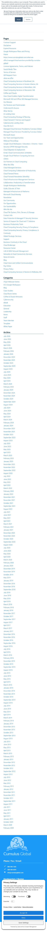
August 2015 (7, 670)
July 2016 (6, 649)
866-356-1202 (11, 867)
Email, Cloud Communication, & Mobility (17, 153)
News (5, 315)
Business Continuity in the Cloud (14, 242)
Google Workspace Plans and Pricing (16, 51)
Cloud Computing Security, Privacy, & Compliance (20, 227)
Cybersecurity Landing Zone (13, 123)
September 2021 (9, 506)
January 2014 (8, 724)
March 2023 (7, 455)
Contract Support (9, 42)
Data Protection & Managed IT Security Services (20, 218)
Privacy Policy (8, 269)
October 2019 (8, 575)
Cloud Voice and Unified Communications (18, 263)
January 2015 (8, 688)
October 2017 (8, 616)
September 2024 (9, 402)
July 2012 (6, 777)
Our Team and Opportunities (13, 138)
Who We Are (7, 209)
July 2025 (6, 372)
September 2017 (9, 619)
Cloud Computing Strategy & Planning (16, 117)
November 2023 (9, 432)
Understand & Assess (11, 108)
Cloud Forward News (10, 174)
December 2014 (9, 691)
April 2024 (6, 417)
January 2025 (8, 390)
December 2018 (9, 584)
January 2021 (8, 530)
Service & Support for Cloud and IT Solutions (19, 221)
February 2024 (8, 423)
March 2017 (7, 628)
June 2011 (7, 810)
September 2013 (9, 736)
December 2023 (9, 429)
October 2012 (8, 768)
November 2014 (9, 694)
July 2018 (6, 593)
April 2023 (6, 452)
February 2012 (8, 786)
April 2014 (6, 715)
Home (5, 54)
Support (6, 239)
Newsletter (7, 197)
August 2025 (7, 369)
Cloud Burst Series (10, 294)
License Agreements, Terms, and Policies (18, 66)
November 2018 (9, 587)
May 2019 (6, 578)
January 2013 (8, 759)
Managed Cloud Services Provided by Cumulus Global (22, 129)
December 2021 (9, 497)
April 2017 (6, 625)
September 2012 (9, 771)
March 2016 (7, 655)
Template (6, 324)
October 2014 (8, 697)
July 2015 (6, 673)
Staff (5, 318)
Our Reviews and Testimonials (14, 105)
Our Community (9, 200)
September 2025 (9, 366)
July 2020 (6, 548)
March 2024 (7, 420)
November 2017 (9, 613)
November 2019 (9, 572)
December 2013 (9, 727)
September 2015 (9, 667)
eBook (5, 303)
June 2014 (7, 709)
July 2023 (6, 444)
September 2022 (9, 470)
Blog (5, 260)
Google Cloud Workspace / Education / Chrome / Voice (23, 144)
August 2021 (7, 509)
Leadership (7, 312)
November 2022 (9, 467)
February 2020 (8, 563)
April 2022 (6, 485)
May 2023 (6, 449)
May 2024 (6, 414)
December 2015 (9, 661)
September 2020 (9, 542)
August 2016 (7, 646)
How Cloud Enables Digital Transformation (18, 96)
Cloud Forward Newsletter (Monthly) (16, 177)
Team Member (8, 321)
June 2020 (7, 551)
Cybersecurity (8, 300)
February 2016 (8, 658)
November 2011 (9, 795)
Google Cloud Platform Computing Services (18, 156)
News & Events (8, 257)
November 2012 (9, 765)
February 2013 (8, 756)
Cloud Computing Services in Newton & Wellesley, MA (22, 272)
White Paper (7, 327)
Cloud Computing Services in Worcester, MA (19, 90)
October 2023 (8, 435)
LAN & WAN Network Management (15, 251)
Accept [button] (19, 19)
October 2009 (8, 822)
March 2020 (7, 560)
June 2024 (7, 411)
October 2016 (8, 640)
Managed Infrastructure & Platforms (16, 192)
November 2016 (9, 637)
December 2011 (9, 792)
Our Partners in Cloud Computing (15, 162)
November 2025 (9, 360)
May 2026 (6, 342)
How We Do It (8, 126)
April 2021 (6, 521)
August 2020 (7, 545)
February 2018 (8, 607)
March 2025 (7, 384)
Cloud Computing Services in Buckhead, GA (18, 81)
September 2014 (9, 700)
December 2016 (9, 634)
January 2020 (8, 566)
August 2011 (7, 804)
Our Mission (7, 102)
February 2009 (8, 828)
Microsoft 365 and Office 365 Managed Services (20, 99)
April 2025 (6, 381)
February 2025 (8, 387)
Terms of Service (9, 72)
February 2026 (8, 351)
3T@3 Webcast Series (11, 282)
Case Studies (8, 291)
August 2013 (7, 739)
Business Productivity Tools (13, 224)
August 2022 (7, 473)
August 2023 (7, 441)
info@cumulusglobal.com (15, 872)
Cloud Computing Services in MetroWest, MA (19, 87)
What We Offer (8, 165)
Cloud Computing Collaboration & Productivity (19, 171)
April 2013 (6, 751)
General (6, 309)
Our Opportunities (9, 203)
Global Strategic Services (12, 236)
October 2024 (8, 399)
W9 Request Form (9, 75)
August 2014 (7, 703)
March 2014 (7, 718)
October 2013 (8, 733)
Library (5, 159)
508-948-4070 (11, 870)
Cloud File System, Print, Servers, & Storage (18, 212)
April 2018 (6, 601)
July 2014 (6, 706)
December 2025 (9, 357)
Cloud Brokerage (9, 245)
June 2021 (7, 515)
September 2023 (9, 438)
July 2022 (6, 476)
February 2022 (8, 491)
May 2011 (6, 813)
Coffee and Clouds (10, 93)
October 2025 (8, 363)
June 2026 (7, 339)
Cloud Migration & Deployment (14, 150)
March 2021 (7, 524)
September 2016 (9, 643)
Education (7, 306)
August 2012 (7, 774)
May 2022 (6, 482)
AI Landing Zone (9, 114)
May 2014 (6, 712)
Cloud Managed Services (12, 168)
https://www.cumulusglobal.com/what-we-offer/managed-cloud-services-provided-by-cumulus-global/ (21, 60)
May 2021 (6, 518)
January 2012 (8, 789)
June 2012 (7, 780)
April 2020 (6, 557)
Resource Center (9, 248)
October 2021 (8, 503)
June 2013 (7, 745)
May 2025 (6, 378)
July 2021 (6, 512)
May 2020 (6, 554)
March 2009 (7, 825)
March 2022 (7, 488)
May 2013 (6, 748)
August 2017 (7, 622)
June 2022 (7, 479)
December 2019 (9, 569)
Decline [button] (28, 19)
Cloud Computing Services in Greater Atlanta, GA (20, 84)
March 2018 (7, 604)
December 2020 (9, 533)
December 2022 (9, 464)
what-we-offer (8, 78)
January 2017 (8, 631)
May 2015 (6, 679)
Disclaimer (7, 45)
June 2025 (7, 375)
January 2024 (8, 426)
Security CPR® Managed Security (15, 147)
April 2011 (6, 816)
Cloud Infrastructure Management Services (18, 180)
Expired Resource (9, 48)
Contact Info (7, 215)
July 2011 (6, 807)
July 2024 (6, 408)
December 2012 (9, 762)
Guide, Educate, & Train (11, 189)
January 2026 (8, 354)
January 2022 (8, 494)
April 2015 (6, 682)
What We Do (7, 111)
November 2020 (9, 536)
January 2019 (8, 581)
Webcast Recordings (10, 141)
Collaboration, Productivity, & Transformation (19, 183)
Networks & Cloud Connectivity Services (17, 254)
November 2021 (9, 500)
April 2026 (6, 345)
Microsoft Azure (9, 135)
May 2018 (6, 599)
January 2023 (8, 461)
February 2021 (8, 527)
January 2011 (8, 819)
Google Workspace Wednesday (14, 186)
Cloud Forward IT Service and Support (16, 120)
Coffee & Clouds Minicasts (13, 297)
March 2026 (7, 348)
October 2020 (8, 539)
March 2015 (7, 685)
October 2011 (8, 798)
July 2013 (6, 742)
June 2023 (7, 447)
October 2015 (8, 664)
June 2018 (7, 596)
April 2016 (6, 652)
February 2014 (8, 721)
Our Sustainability (9, 206)
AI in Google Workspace (11, 285)
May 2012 (6, 783)
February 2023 (8, 458)
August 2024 (7, 405)
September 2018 (9, 590)
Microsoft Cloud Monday (12, 194)
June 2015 (7, 676)
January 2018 (8, 610)
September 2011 (9, 801)
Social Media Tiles (9, 69)
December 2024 (9, 393)
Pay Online (7, 266)
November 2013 (9, 730)
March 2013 (7, 753)
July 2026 (6, 336)
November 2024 (9, 396)
